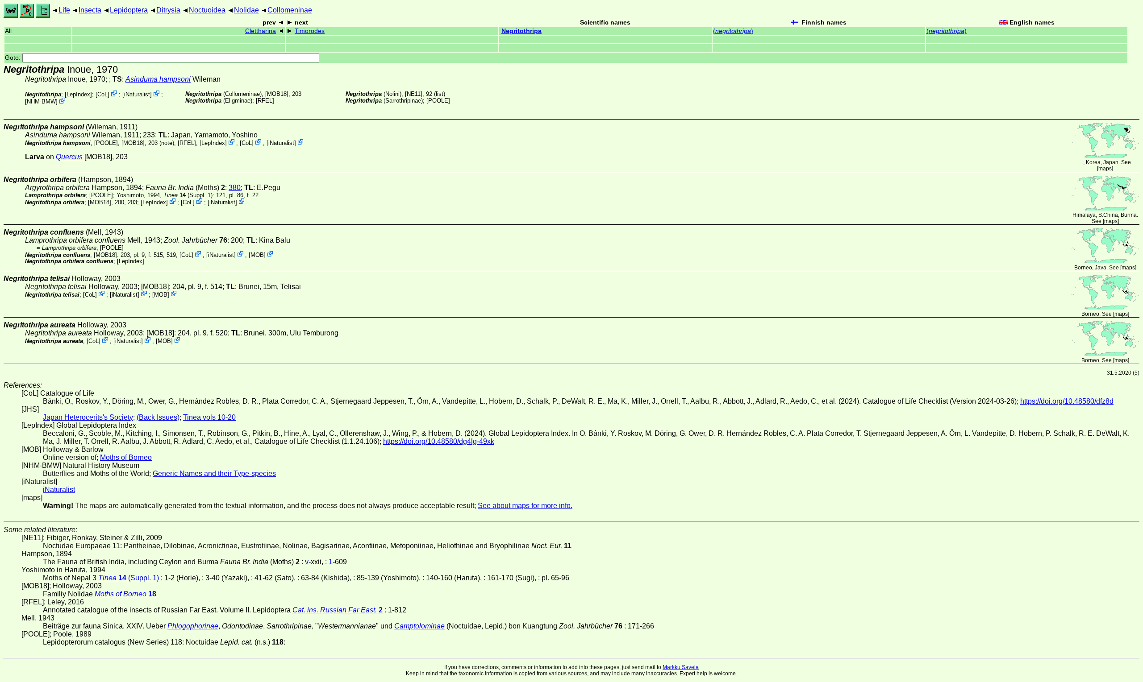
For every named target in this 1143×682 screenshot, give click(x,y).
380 (235, 187)
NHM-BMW (41, 101)
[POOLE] (438, 100)
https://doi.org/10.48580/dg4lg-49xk (438, 441)
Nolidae (246, 10)
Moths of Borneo (126, 457)
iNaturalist (137, 94)
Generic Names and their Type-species (214, 473)
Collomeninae (289, 10)
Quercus (69, 157)
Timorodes (310, 31)
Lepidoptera (129, 10)
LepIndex (78, 94)
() (733, 31)
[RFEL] (265, 100)
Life (64, 10)
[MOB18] (276, 94)
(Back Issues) (158, 417)
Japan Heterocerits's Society (88, 417)
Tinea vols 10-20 (209, 417)
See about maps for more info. (525, 505)
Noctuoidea (207, 10)
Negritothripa (521, 31)
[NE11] (413, 94)
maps (1105, 168)
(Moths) (185, 187)
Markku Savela (681, 667)
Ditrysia (168, 10)
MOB (257, 254)
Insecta (90, 10)
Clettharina (260, 31)
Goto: (13, 57)
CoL (102, 94)
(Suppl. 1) (188, 195)
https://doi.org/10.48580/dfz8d (1067, 401)
